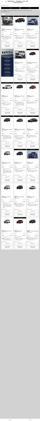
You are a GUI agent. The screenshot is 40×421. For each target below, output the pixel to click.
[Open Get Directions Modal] (37, 2)
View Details (17, 74)
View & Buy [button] (7, 109)
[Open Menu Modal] (2, 2)
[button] (7, 43)
